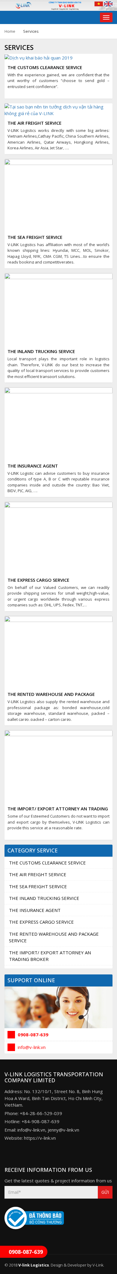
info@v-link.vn (31, 1047)
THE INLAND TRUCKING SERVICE (41, 351)
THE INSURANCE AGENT (33, 466)
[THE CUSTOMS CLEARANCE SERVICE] (38, 57)
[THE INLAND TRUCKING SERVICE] (58, 309)
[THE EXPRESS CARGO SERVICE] (58, 537)
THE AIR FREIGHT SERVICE (35, 123)
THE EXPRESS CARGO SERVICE (38, 580)
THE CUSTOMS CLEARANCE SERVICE (45, 67)
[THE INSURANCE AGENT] (58, 423)
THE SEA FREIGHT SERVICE (35, 237)
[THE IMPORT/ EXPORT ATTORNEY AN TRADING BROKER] (58, 766)
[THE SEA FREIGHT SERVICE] (58, 194)
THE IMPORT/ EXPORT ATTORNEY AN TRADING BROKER (50, 955)
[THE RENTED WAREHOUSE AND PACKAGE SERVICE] (58, 651)
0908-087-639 (32, 1035)
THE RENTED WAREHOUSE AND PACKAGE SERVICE (54, 937)
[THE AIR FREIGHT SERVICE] (58, 109)
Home (9, 31)
